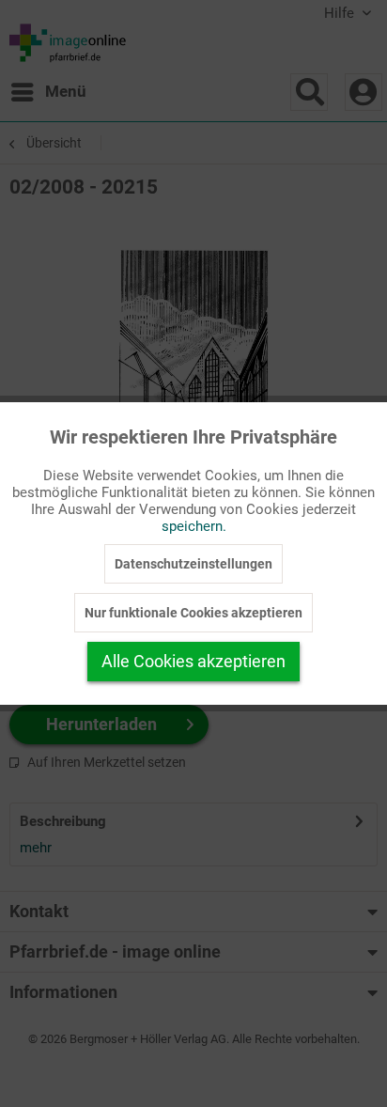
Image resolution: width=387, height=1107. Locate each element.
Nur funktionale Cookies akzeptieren (193, 612)
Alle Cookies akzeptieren (193, 661)
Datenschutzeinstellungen (193, 563)
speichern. (194, 526)
